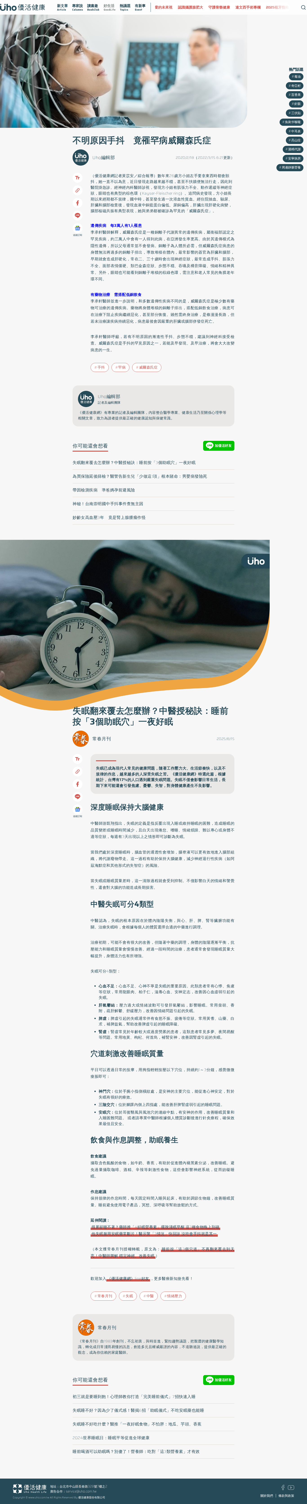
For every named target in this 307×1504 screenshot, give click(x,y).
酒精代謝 (294, 149)
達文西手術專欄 (228, 7)
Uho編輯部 (103, 157)
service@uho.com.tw (81, 1491)
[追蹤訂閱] (77, 228)
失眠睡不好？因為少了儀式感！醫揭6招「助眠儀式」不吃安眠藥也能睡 (138, 1410)
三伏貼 (296, 112)
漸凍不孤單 (284, 7)
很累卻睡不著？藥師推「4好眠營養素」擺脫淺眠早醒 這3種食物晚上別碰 (155, 1227)
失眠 (129, 1296)
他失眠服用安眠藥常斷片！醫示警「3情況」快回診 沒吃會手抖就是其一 (154, 1234)
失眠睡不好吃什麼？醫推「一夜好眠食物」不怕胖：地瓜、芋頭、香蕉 (137, 1424)
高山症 (296, 140)
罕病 (122, 367)
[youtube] (291, 1488)
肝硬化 (214, 205)
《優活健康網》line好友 (128, 1278)
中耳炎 (296, 131)
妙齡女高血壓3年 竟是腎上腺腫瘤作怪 (109, 517)
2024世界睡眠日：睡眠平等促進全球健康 (111, 1438)
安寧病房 (294, 158)
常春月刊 (101, 738)
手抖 (101, 367)
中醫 (150, 1296)
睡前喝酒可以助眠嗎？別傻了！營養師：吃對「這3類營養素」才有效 (136, 1451)
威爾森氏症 (148, 367)
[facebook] (283, 1488)
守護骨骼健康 (200, 7)
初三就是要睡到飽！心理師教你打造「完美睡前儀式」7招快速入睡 (134, 1397)
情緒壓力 (174, 1296)
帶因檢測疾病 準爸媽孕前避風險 (104, 490)
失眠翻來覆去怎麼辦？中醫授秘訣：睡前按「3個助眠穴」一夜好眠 (134, 462)
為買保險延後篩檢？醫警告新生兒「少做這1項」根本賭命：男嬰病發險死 (140, 476)
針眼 (297, 103)
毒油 (297, 76)
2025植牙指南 (258, 7)
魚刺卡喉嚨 (293, 121)
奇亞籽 (296, 85)
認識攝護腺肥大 (171, 7)
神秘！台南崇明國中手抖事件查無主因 (108, 504)
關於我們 (266, 1495)
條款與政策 (286, 1495)
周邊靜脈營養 (291, 167)
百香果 (296, 94)
